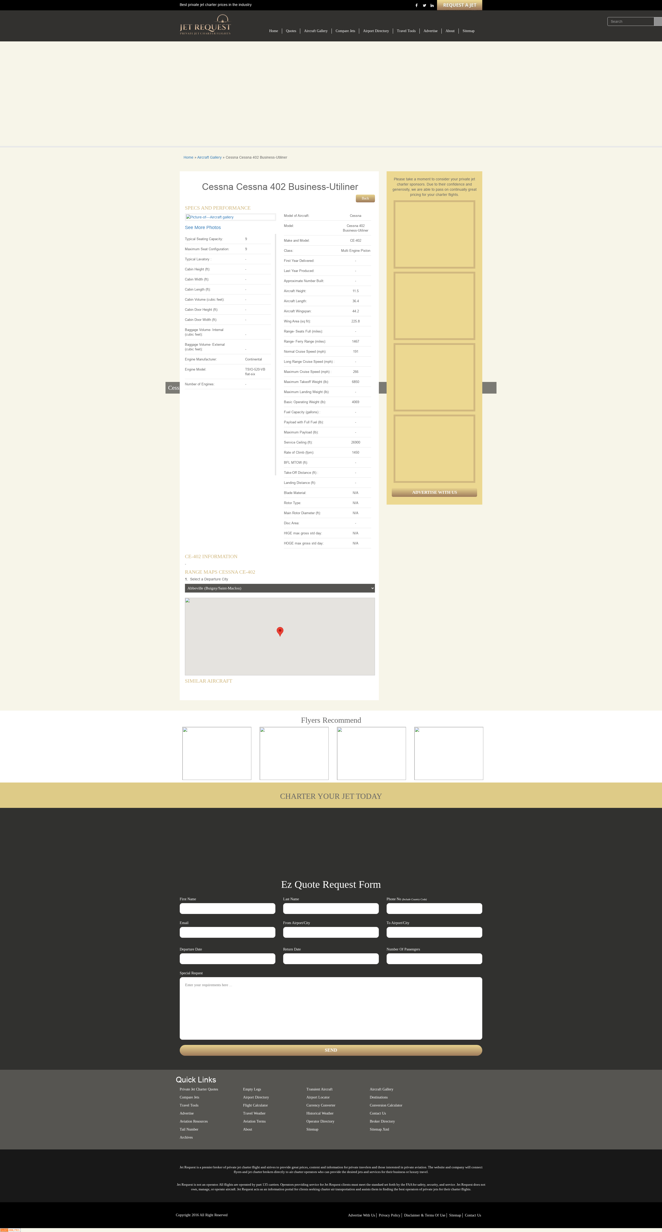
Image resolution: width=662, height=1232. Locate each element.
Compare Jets (345, 31)
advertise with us (361, 1215)
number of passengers (403, 949)
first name (188, 899)
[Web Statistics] (10, 1230)
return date (292, 949)
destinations (379, 1097)
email (184, 923)
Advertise (431, 31)
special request (191, 973)
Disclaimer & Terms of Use (424, 1215)
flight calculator (255, 1105)
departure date (191, 949)
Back (365, 198)
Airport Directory (376, 31)
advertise (187, 1113)
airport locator (318, 1097)
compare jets (189, 1097)
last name (291, 899)
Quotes (291, 31)
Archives (186, 1137)
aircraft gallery (381, 1089)
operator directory (320, 1121)
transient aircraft (319, 1089)
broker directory (382, 1121)
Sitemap (469, 31)
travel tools (189, 1105)
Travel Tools (406, 31)
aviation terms (254, 1121)
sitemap (312, 1129)
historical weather (320, 1113)
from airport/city (296, 923)
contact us (473, 1215)
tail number (189, 1129)
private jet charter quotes (199, 1089)
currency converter (320, 1105)
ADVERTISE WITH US (434, 492)
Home (273, 31)
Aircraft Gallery (316, 31)
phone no (407, 899)
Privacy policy (389, 1215)
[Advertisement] (434, 234)
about (247, 1129)
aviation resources (194, 1121)
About (450, 31)
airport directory (256, 1097)
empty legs (252, 1089)
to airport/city (398, 923)
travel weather (254, 1113)
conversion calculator (386, 1105)
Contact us (378, 1113)
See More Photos (203, 227)
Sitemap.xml (379, 1129)
